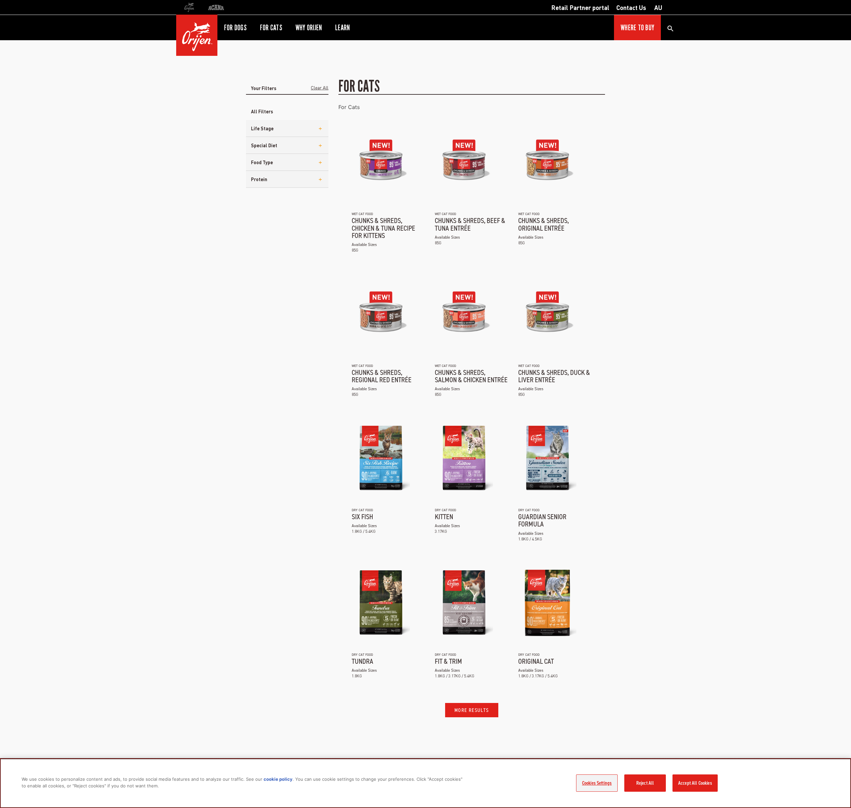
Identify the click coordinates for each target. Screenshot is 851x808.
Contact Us (631, 7)
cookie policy (278, 779)
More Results (471, 710)
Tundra (362, 661)
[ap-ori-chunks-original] (547, 162)
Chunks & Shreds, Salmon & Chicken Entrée (471, 376)
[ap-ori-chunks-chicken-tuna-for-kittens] (381, 162)
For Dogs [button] (235, 27)
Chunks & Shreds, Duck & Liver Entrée (554, 376)
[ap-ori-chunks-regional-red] (381, 314)
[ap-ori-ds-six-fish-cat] (381, 458)
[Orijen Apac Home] (196, 35)
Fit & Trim (448, 661)
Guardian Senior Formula (542, 520)
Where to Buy (637, 27)
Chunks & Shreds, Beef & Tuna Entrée (470, 224)
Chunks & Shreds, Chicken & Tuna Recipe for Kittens (383, 228)
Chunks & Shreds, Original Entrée (543, 224)
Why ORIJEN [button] (309, 27)
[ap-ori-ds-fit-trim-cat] (464, 603)
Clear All (319, 87)
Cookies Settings (597, 783)
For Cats (349, 107)
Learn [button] (342, 27)
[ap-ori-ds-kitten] (464, 458)
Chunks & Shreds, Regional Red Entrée (382, 376)
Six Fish (362, 516)
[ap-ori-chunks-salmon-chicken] (464, 314)
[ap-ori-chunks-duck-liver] (547, 314)
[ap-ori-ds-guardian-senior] (547, 458)
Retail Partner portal (580, 7)
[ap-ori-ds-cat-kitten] (547, 603)
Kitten (444, 516)
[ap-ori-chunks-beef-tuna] (464, 162)
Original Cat (536, 661)
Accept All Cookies (695, 783)
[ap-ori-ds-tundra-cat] (381, 603)
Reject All (645, 783)
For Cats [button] (271, 27)
